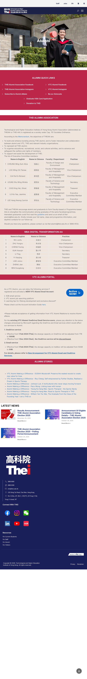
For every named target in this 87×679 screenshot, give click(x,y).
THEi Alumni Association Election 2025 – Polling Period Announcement (29, 431)
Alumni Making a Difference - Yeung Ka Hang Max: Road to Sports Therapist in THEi (40, 391)
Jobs (65, 3)
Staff (57, 3)
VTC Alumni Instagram (57, 89)
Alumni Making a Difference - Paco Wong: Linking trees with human (34, 386)
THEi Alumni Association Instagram (19, 89)
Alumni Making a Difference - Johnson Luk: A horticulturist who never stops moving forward (44, 384)
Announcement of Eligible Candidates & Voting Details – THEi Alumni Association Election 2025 (74, 414)
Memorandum (23, 137)
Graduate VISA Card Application (39, 99)
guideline (41, 214)
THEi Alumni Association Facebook (19, 85)
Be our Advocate (55, 94)
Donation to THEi (33, 103)
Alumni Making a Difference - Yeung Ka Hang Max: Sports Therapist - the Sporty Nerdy (42, 389)
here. (44, 305)
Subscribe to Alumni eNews (16, 94)
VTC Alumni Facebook (57, 85)
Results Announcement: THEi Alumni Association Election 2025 (29, 412)
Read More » (22, 421)
